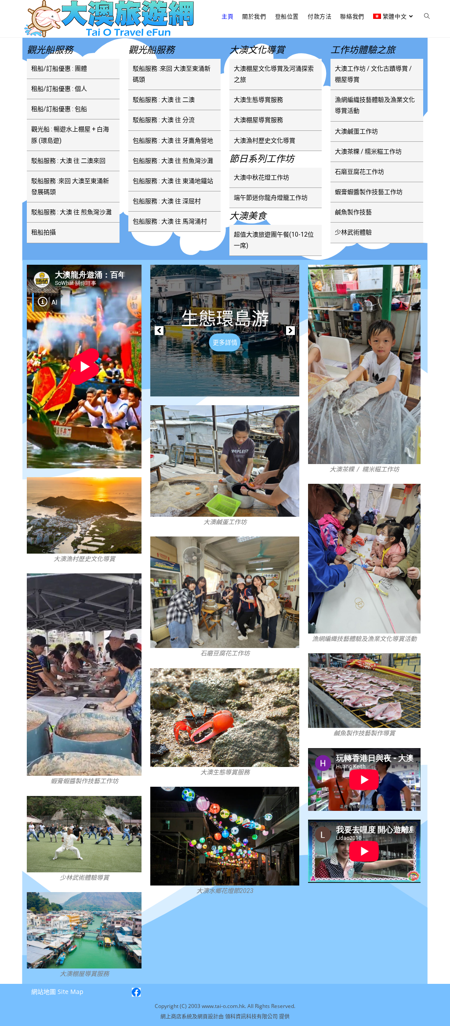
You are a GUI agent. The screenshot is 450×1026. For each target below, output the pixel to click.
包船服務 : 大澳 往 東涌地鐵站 (173, 180)
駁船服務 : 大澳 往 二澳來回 (68, 160)
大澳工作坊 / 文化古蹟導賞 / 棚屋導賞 (373, 74)
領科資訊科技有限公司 (252, 1016)
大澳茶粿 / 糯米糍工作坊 (368, 151)
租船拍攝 (43, 232)
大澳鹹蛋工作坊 (356, 131)
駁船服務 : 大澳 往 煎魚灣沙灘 (71, 212)
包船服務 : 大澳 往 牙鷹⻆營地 (173, 140)
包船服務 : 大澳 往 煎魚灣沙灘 (173, 160)
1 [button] (211, 388)
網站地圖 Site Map (57, 991)
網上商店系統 (176, 1016)
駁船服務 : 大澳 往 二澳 (164, 99)
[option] (224, 330)
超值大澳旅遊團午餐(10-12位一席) (274, 240)
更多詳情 (225, 342)
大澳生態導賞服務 (258, 99)
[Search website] (427, 16)
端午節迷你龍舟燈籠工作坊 (271, 197)
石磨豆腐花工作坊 (359, 171)
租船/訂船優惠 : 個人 (59, 88)
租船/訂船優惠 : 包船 (59, 108)
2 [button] (225, 388)
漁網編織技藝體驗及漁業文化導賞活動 (375, 105)
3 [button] (238, 388)
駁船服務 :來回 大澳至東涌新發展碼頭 (70, 186)
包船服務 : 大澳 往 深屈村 (167, 201)
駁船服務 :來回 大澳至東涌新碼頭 (171, 74)
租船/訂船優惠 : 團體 (59, 68)
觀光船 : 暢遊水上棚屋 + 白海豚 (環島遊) (70, 135)
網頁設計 (207, 1016)
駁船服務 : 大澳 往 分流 (164, 119)
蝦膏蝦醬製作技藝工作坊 (369, 191)
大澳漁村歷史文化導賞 (264, 140)
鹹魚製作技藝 (353, 212)
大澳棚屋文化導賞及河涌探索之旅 (274, 74)
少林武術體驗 (353, 232)
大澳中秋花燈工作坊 (261, 177)
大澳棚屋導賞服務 (258, 119)
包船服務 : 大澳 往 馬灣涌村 (170, 221)
